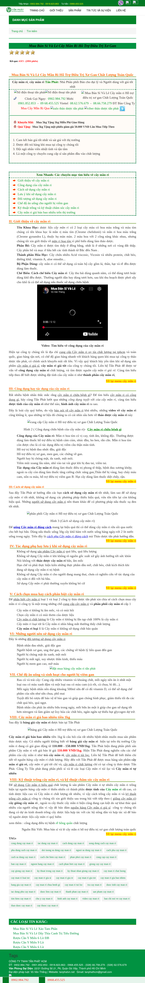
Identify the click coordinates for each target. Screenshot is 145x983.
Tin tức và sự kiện (98, 10)
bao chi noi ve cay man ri (117, 898)
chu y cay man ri (44, 898)
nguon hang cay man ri (42, 864)
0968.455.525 (76, 3)
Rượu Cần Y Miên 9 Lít (28, 942)
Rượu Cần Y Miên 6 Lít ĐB (31, 938)
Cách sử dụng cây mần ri (34, 189)
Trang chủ (37, 10)
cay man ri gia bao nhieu (113, 878)
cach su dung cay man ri (23, 857)
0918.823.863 (52, 3)
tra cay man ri (95, 884)
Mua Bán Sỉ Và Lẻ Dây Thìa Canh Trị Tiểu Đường (46, 933)
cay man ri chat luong (115, 871)
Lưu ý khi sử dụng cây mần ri (37, 194)
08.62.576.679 (79, 103)
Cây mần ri (113, 789)
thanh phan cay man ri (77, 891)
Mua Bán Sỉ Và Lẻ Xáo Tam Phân (35, 928)
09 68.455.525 (49, 103)
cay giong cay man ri (21, 871)
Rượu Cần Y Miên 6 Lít (28, 947)
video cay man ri (90, 898)
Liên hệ (121, 10)
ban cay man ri (18, 864)
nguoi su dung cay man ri (89, 850)
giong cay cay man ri (100, 864)
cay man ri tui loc (74, 884)
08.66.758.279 (102, 103)
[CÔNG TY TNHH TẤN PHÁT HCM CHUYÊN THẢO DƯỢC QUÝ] (15, 9)
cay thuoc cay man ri (47, 905)
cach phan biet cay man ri (72, 864)
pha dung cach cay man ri (24, 850)
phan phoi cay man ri (80, 857)
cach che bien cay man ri (52, 857)
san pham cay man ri (103, 891)
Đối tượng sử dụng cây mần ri (37, 198)
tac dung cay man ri (48, 843)
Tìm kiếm (32, 31)
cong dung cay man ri (22, 843)
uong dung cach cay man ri (102, 843)
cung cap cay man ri (106, 857)
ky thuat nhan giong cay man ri (83, 871)
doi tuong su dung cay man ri (56, 850)
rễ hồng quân (64, 823)
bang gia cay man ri (21, 884)
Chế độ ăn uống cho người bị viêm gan (43, 203)
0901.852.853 (27, 103)
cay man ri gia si (42, 878)
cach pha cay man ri (116, 850)
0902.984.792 (37, 3)
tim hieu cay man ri (21, 898)
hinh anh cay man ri (67, 898)
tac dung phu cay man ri (23, 891)
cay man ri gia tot (87, 878)
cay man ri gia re (64, 878)
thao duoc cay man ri (21, 905)
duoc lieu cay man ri (50, 891)
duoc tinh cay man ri (116, 884)
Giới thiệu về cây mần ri (33, 180)
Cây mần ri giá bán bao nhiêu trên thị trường (46, 212)
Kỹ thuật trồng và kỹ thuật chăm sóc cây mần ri (48, 208)
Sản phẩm (74, 10)
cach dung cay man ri (73, 843)
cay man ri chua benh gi (48, 884)
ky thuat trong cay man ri (50, 871)
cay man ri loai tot (20, 878)
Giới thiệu (56, 10)
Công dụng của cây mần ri (35, 185)
